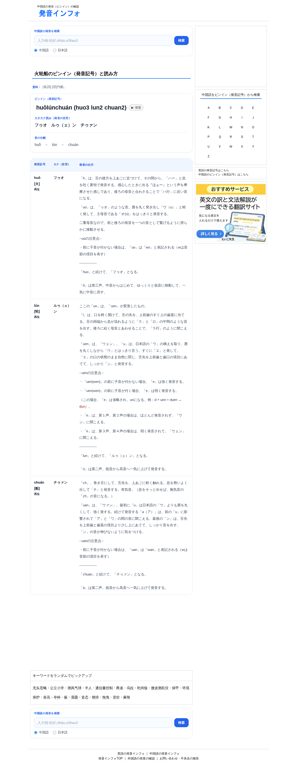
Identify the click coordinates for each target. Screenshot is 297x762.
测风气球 (74, 688)
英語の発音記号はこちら (213, 170)
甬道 (119, 688)
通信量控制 (104, 688)
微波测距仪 (159, 688)
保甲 (175, 688)
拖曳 (105, 697)
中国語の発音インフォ (164, 753)
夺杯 (57, 697)
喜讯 (46, 697)
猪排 (95, 697)
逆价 (116, 697)
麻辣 (126, 697)
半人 (88, 688)
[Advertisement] (177, 10)
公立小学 (57, 688)
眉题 (74, 697)
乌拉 (130, 688)
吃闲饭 (142, 688)
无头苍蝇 (40, 688)
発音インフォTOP (110, 758)
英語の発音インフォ (131, 753)
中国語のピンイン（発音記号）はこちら (223, 174)
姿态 (84, 697)
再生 (37, 189)
